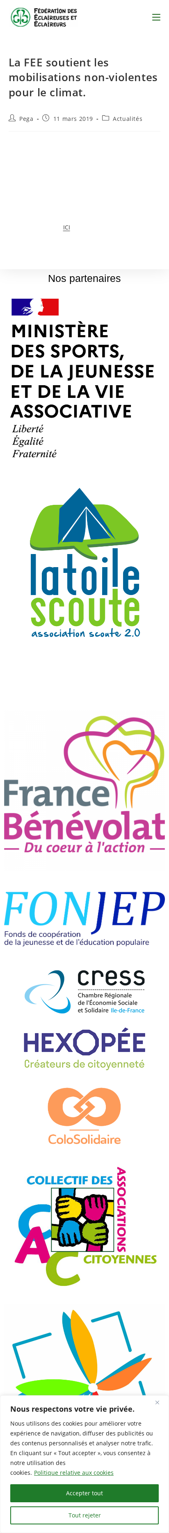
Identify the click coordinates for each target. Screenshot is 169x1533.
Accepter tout (84, 1493)
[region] (84, 1464)
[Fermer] (160, 1402)
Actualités (127, 119)
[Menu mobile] (156, 17)
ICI (66, 227)
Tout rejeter (85, 1515)
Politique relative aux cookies (74, 1472)
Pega (26, 119)
